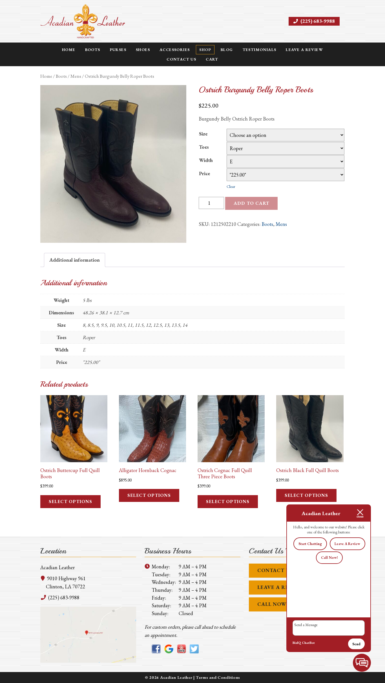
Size (203, 133)
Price (204, 173)
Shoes (143, 49)
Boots (92, 49)
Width (206, 160)
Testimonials (259, 49)
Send (356, 644)
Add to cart (251, 203)
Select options (70, 501)
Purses (118, 49)
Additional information (74, 260)
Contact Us (181, 59)
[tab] (74, 260)
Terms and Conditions (218, 677)
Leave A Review (280, 587)
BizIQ (297, 642)
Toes (204, 147)
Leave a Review (304, 49)
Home (69, 49)
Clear (231, 186)
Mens (75, 76)
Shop (205, 49)
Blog (227, 49)
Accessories (175, 49)
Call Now (271, 604)
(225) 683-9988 (317, 21)
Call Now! (329, 557)
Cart (212, 59)
